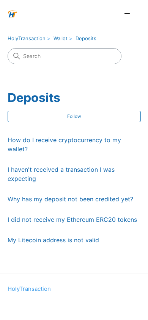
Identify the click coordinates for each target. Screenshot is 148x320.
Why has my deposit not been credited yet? (70, 199)
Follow (74, 116)
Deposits (86, 38)
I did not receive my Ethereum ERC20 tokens (72, 219)
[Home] (12, 13)
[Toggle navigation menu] (127, 14)
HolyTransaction (27, 38)
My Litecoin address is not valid (53, 240)
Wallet (61, 38)
